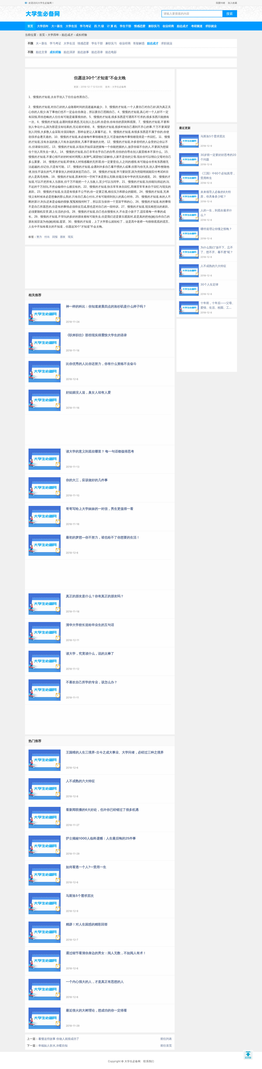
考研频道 (196, 26)
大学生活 (71, 26)
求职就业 (211, 26)
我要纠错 (220, 2)
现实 (70, 236)
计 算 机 (112, 26)
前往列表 (166, 1039)
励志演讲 (69, 52)
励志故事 (83, 52)
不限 (30, 43)
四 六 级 (99, 26)
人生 (31, 226)
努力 (39, 236)
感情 (134, 161)
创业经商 (168, 26)
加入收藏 (232, 2)
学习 (119, 171)
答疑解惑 (139, 43)
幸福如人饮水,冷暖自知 (53, 1045)
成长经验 (81, 35)
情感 (84, 161)
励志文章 (41, 52)
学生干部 (125, 26)
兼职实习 (154, 26)
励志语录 (97, 52)
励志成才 (182, 26)
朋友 (62, 236)
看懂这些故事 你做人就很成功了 (58, 1039)
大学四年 (42, 26)
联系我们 (148, 1061)
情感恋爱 (139, 26)
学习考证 (85, 26)
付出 (47, 236)
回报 (55, 236)
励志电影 (111, 52)
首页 (30, 26)
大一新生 (57, 26)
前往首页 (166, 1045)
